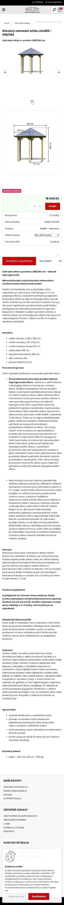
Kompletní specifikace (19, 261)
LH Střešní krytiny (12, 798)
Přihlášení (39, 2)
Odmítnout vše (16, 896)
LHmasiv (8, 794)
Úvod (7, 23)
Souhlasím (39, 896)
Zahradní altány (22, 23)
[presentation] (5, 72)
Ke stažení (46, 261)
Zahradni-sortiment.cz (16, 786)
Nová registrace (55, 2)
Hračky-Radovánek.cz (15, 790)
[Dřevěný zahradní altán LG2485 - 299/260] (32, 61)
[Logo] (32, 10)
